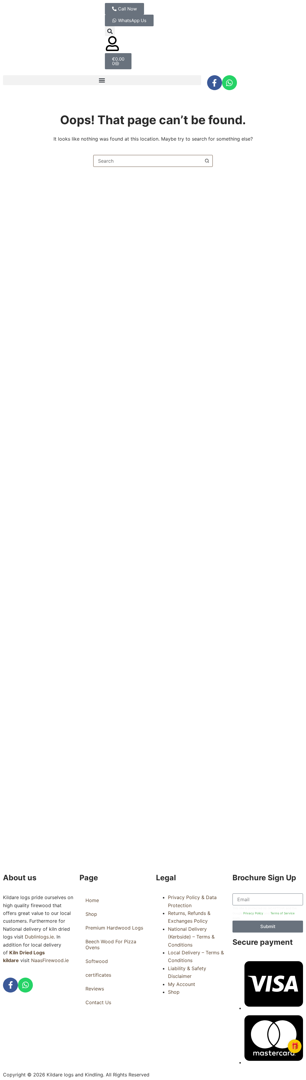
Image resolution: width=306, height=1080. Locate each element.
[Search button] (206, 161)
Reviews (94, 989)
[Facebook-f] (214, 82)
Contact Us (98, 1002)
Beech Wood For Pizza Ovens (110, 944)
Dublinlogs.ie (39, 937)
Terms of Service (282, 913)
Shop (91, 914)
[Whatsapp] (229, 82)
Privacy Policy (253, 913)
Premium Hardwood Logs (114, 928)
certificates (98, 975)
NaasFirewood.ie (50, 960)
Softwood (96, 961)
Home (92, 900)
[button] (110, 31)
